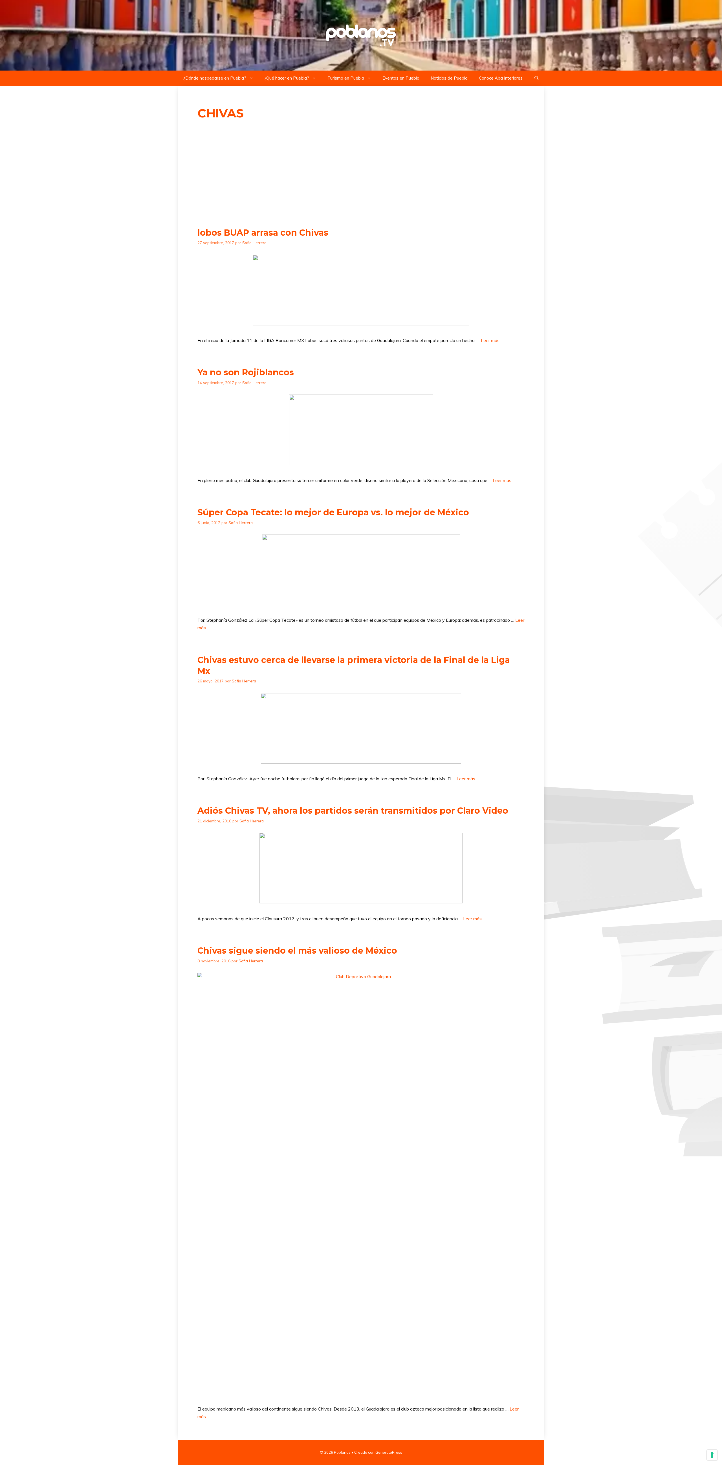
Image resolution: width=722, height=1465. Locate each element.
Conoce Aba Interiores (501, 78)
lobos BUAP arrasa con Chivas (262, 232)
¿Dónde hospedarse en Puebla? (214, 78)
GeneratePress (388, 1452)
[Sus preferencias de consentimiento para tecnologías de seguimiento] (712, 1455)
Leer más (490, 340)
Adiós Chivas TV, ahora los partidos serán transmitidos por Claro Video (352, 810)
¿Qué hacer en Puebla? (287, 78)
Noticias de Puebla (449, 78)
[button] (536, 78)
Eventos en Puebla (400, 78)
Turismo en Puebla (345, 78)
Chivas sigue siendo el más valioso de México (297, 950)
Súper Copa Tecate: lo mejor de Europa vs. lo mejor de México (333, 512)
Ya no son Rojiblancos (245, 372)
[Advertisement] (361, 174)
